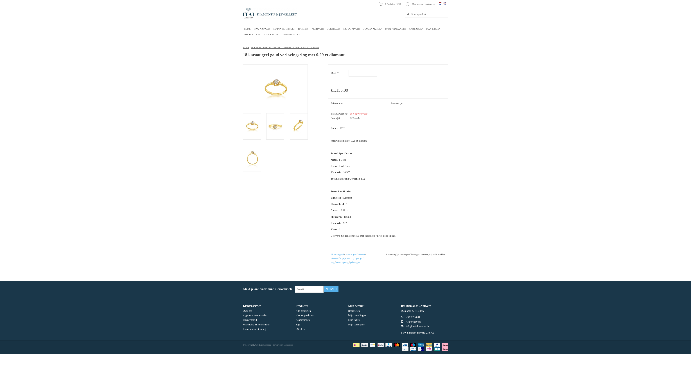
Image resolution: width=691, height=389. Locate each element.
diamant (361, 254)
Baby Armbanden (395, 29)
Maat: (334, 73)
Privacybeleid (250, 320)
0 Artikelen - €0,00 (393, 4)
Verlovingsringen (284, 29)
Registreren (354, 311)
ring (333, 262)
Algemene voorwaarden (255, 315)
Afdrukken (440, 254)
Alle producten (303, 311)
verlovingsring (342, 262)
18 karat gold (350, 254)
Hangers (303, 29)
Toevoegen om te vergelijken (422, 254)
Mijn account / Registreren (423, 4)
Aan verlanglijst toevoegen (397, 254)
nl (440, 3)
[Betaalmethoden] (356, 345)
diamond (334, 258)
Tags (298, 324)
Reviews (397, 103)
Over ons (247, 311)
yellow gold (355, 262)
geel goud (360, 258)
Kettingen (318, 29)
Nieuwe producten (305, 315)
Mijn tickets (354, 320)
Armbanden (416, 29)
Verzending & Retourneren (256, 324)
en (444, 3)
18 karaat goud (337, 254)
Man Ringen (433, 29)
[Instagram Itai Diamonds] (445, 289)
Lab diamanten (290, 34)
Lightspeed (288, 345)
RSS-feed (300, 329)
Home (247, 29)
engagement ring (347, 258)
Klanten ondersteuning (254, 329)
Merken (248, 34)
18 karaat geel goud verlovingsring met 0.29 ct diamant (285, 47)
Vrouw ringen (351, 29)
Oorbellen (333, 29)
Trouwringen (262, 29)
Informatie (336, 103)
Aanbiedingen (303, 320)
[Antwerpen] (270, 13)
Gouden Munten (372, 29)
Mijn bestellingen (357, 315)
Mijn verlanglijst (356, 324)
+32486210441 (413, 321)
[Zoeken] (406, 14)
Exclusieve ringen (267, 34)
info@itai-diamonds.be (417, 326)
